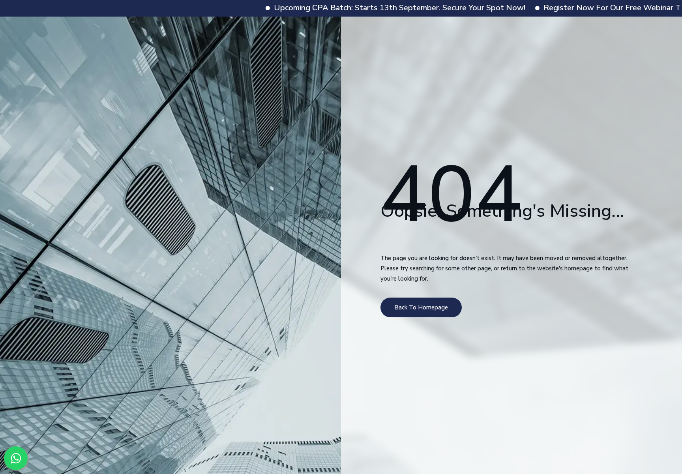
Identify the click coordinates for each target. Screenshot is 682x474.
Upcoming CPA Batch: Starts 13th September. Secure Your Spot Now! (363, 7)
